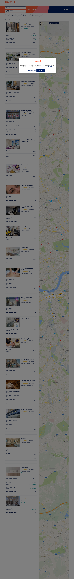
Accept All (41, 70)
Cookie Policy (51, 66)
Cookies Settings (32, 70)
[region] (37, 65)
